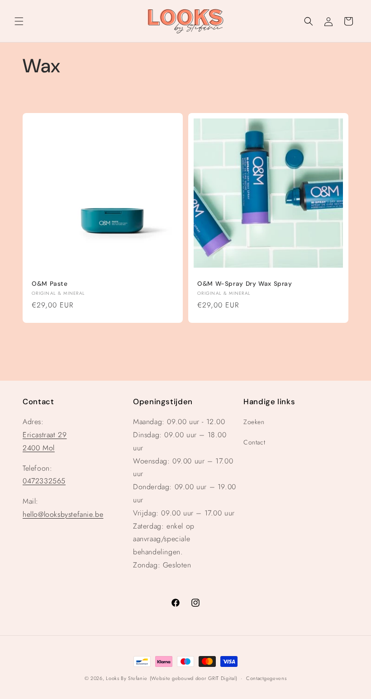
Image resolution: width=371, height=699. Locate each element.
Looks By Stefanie (126, 678)
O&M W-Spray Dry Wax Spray (244, 284)
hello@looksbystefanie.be (63, 514)
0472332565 (44, 481)
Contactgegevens (266, 678)
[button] (19, 21)
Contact (254, 442)
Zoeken (254, 421)
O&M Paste (50, 284)
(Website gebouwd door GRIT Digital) (194, 678)
